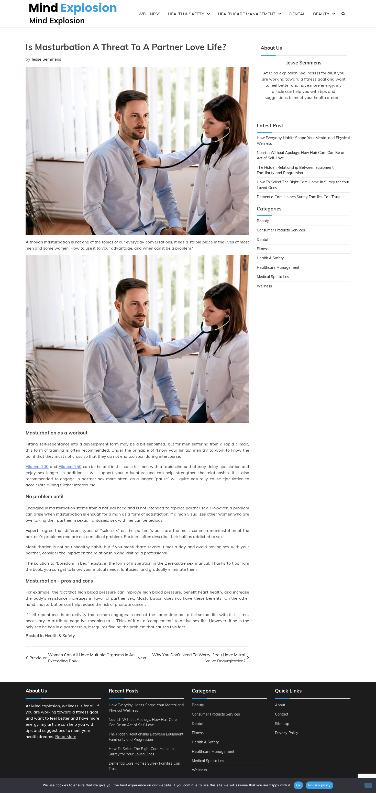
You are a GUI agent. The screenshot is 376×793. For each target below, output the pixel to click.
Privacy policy (319, 785)
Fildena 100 (37, 466)
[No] (368, 785)
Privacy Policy (286, 733)
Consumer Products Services (281, 230)
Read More (65, 736)
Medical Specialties (273, 276)
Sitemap (282, 723)
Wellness (149, 13)
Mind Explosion (57, 20)
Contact (281, 714)
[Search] (343, 14)
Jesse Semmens (46, 59)
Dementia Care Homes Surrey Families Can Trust (298, 197)
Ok (298, 785)
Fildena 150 (70, 466)
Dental (297, 13)
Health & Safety (186, 13)
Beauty (321, 13)
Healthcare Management (246, 13)
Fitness (263, 249)
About (280, 705)
